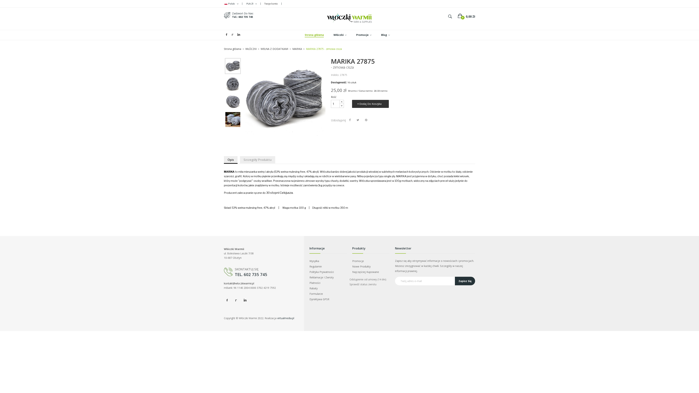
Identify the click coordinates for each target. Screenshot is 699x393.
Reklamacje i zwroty (321, 277)
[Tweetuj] (358, 119)
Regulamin (315, 266)
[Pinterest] (366, 119)
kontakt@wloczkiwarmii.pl (239, 283)
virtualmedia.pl (285, 318)
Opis (231, 160)
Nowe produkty (361, 266)
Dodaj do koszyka (370, 104)
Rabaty (313, 288)
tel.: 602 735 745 (242, 17)
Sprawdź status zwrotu (363, 284)
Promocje (358, 261)
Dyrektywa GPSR (319, 299)
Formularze (316, 293)
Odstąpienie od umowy (368, 279)
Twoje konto (271, 3)
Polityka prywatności (321, 272)
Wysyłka (314, 261)
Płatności (314, 283)
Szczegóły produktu (258, 160)
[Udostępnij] (350, 119)
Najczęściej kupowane (365, 272)
